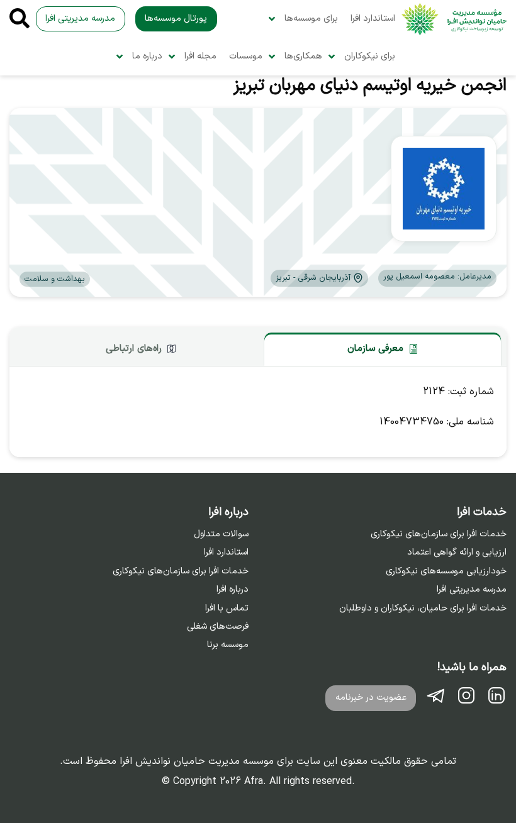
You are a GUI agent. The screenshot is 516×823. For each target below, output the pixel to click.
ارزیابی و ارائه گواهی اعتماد (457, 552)
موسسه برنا (228, 645)
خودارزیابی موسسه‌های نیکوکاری (446, 571)
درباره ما (147, 56)
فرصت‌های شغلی (218, 626)
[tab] (383, 349)
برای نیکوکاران (369, 56)
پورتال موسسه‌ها (176, 18)
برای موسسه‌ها (311, 18)
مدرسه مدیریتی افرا (80, 18)
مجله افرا (200, 56)
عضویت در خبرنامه (371, 697)
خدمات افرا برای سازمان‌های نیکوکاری (439, 534)
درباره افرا (232, 589)
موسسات (245, 56)
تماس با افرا (227, 608)
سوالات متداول (221, 534)
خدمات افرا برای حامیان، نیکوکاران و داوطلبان (423, 608)
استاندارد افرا (373, 18)
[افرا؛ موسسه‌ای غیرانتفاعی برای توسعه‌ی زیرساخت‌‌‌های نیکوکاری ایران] (454, 19)
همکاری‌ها (303, 56)
